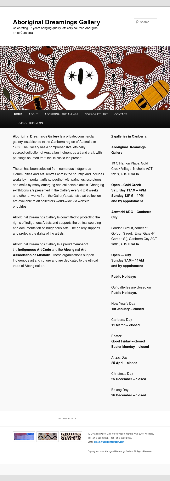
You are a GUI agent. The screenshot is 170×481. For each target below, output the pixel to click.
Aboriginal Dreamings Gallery (56, 21)
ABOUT (33, 114)
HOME (18, 114)
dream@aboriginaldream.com (109, 441)
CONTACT (120, 114)
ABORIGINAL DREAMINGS (61, 114)
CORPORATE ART (96, 114)
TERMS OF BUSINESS (28, 123)
